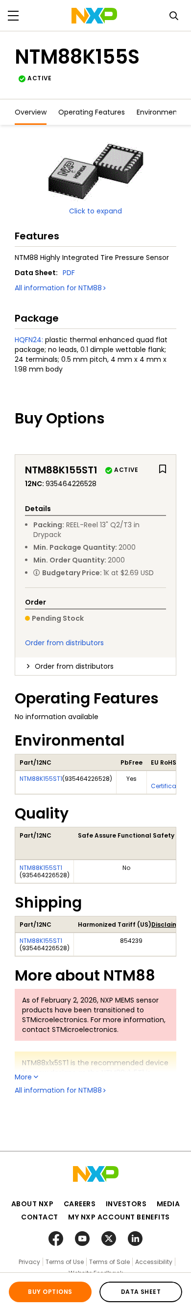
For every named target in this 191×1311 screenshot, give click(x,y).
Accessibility (153, 1262)
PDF (69, 273)
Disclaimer (168, 924)
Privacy (29, 1262)
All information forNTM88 (58, 288)
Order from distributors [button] (74, 666)
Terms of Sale (109, 1262)
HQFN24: (29, 340)
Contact (39, 1217)
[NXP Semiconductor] (94, 15)
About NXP (32, 1204)
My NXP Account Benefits (119, 1217)
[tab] (95, 666)
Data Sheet (141, 1292)
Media (168, 1204)
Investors (126, 1204)
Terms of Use (65, 1262)
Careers (80, 1204)
